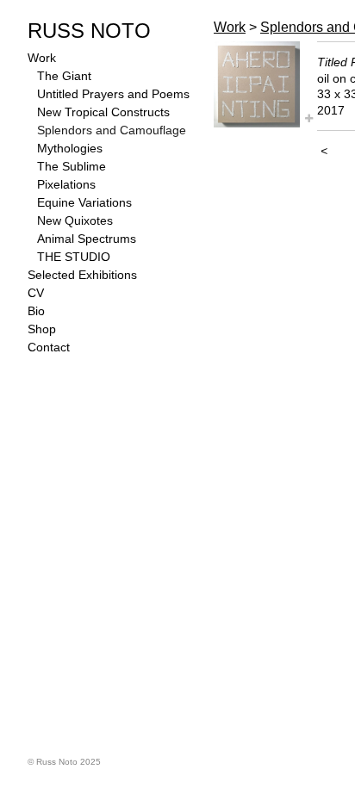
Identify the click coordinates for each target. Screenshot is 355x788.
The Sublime (71, 166)
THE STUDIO (73, 257)
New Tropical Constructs (103, 112)
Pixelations (66, 184)
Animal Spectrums (86, 238)
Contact (49, 347)
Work (42, 58)
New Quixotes (75, 220)
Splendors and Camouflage (111, 130)
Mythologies (70, 148)
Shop (42, 329)
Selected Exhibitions (82, 275)
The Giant (64, 76)
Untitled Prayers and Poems (113, 94)
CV (36, 293)
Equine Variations (84, 202)
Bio (36, 311)
